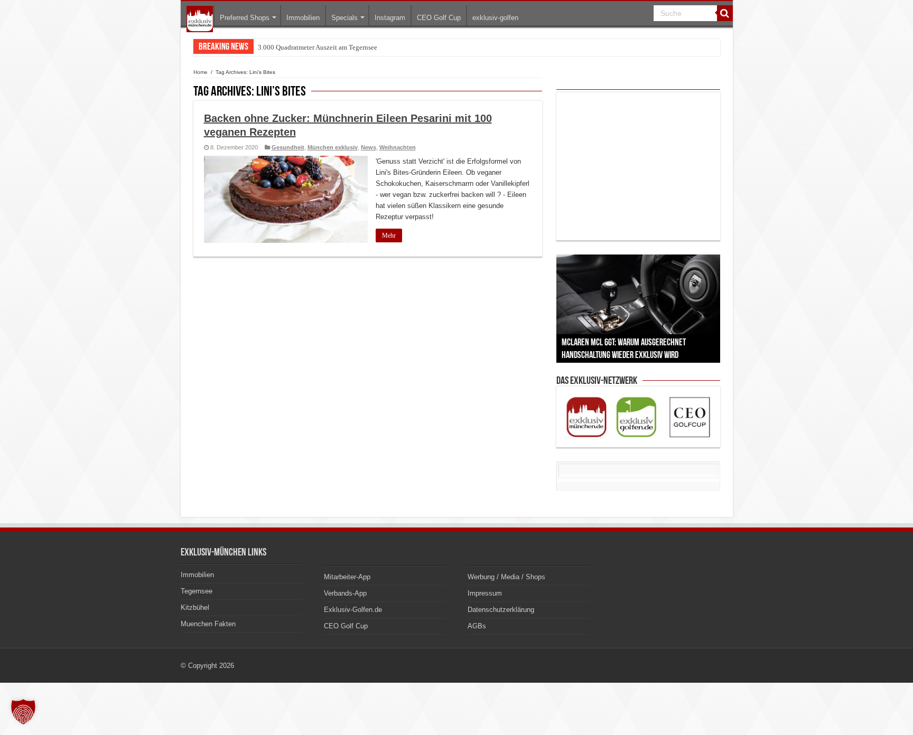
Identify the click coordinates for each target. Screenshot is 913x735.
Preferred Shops (244, 18)
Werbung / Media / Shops (506, 577)
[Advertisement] (638, 166)
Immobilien (303, 18)
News (368, 147)
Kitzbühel (195, 607)
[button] (23, 712)
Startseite (199, 19)
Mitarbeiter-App (347, 577)
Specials (344, 18)
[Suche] (725, 13)
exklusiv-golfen (495, 18)
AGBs (477, 626)
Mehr (389, 235)
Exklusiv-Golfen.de (353, 610)
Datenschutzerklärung (501, 610)
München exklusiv (333, 147)
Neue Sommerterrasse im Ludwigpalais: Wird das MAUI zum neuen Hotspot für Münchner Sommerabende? (410, 47)
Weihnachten (397, 147)
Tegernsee (196, 591)
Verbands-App (345, 593)
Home (200, 72)
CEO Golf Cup (439, 18)
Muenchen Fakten (208, 624)
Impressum (485, 593)
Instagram (390, 18)
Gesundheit (288, 147)
